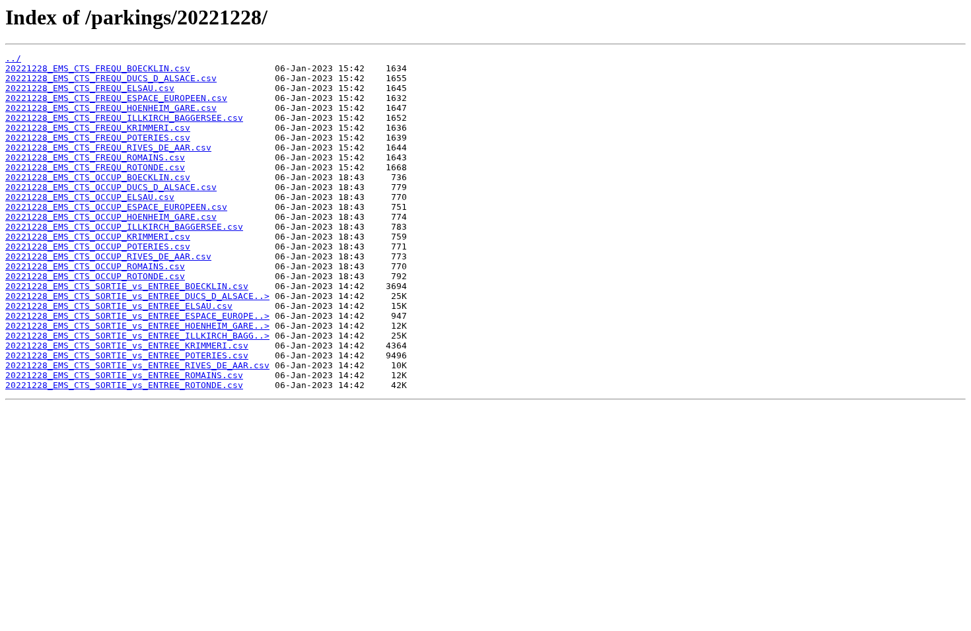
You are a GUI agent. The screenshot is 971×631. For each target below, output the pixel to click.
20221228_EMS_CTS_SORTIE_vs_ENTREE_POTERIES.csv (126, 355)
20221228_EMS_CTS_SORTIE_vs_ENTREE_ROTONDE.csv (124, 385)
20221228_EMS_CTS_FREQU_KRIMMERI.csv (97, 128)
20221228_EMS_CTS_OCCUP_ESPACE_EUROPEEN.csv (116, 207)
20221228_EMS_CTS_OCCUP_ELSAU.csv (89, 197)
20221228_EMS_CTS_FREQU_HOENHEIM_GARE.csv (111, 108)
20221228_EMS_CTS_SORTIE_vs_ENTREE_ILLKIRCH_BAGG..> (137, 336)
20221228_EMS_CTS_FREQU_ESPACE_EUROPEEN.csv (116, 98)
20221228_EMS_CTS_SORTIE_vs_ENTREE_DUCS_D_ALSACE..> (137, 296)
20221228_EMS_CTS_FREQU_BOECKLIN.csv (97, 68)
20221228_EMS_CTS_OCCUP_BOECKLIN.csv (97, 177)
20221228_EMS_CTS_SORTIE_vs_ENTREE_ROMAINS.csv (124, 375)
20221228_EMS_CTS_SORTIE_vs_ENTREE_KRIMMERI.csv (126, 345)
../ (13, 58)
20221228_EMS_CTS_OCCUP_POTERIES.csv (97, 246)
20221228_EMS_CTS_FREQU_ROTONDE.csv (95, 167)
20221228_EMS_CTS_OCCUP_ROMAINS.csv (95, 266)
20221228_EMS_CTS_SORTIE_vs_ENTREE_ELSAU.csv (119, 306)
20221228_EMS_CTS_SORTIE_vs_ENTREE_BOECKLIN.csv (126, 286)
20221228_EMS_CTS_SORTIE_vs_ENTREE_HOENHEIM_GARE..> (137, 326)
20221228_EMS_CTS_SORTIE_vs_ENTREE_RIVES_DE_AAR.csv (137, 365)
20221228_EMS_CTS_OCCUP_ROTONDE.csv (95, 276)
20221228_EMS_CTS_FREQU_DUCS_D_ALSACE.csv (111, 78)
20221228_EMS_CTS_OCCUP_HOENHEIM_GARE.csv (111, 217)
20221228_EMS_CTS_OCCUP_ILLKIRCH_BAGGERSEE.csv (124, 227)
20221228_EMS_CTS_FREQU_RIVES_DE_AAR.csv (108, 147)
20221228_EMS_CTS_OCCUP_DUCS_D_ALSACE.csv (111, 187)
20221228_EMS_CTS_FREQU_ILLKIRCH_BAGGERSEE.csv (124, 118)
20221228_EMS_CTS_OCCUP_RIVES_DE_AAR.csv (108, 256)
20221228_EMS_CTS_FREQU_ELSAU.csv (89, 88)
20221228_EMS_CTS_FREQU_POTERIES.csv (97, 138)
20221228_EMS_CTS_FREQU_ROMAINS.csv (95, 157)
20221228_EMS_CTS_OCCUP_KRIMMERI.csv (97, 237)
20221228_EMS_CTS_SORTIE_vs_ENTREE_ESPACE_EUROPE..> (137, 316)
